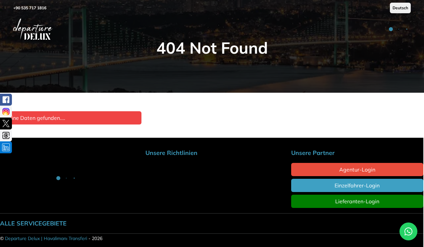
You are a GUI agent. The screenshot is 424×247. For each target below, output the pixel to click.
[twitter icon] (6, 123)
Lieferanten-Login (357, 201)
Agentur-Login (357, 169)
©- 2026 (51, 238)
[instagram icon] (6, 111)
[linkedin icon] (6, 147)
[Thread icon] (6, 135)
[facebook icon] (6, 99)
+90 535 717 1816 (29, 7)
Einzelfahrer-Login (357, 185)
